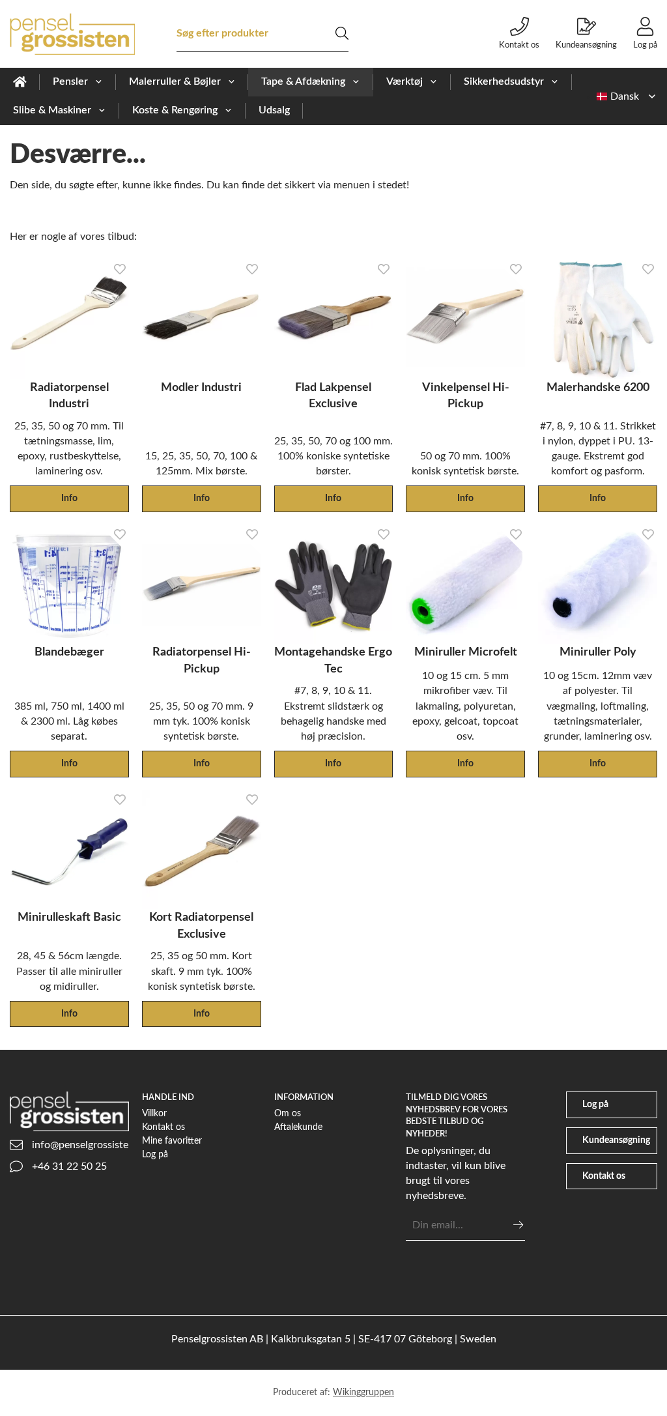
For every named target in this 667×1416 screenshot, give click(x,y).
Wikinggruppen (363, 1392)
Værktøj (404, 81)
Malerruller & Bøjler (175, 81)
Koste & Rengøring (175, 110)
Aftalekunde (298, 1127)
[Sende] (518, 1224)
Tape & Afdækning (303, 81)
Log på (645, 45)
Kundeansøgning (586, 45)
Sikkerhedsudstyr (504, 81)
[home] (20, 82)
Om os (287, 1113)
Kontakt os (519, 45)
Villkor (154, 1113)
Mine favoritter (172, 1141)
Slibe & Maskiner (52, 110)
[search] (341, 33)
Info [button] (69, 498)
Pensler (70, 81)
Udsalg (274, 110)
